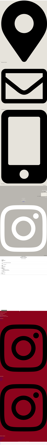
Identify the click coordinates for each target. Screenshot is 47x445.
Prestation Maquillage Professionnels (7, 262)
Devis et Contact (3, 266)
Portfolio (3, 263)
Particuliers (1, 378)
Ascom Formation (27, 441)
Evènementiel (4, 264)
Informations (1, 377)
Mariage (3, 271)
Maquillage (3, 268)
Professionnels (1, 379)
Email (45, 191)
